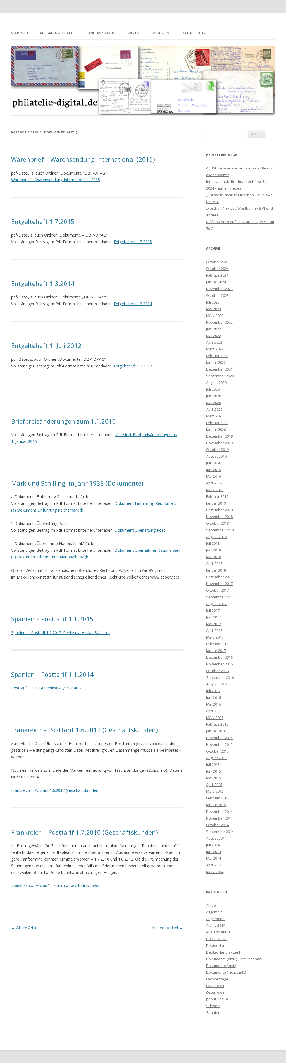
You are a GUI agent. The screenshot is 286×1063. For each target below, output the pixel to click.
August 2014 (216, 838)
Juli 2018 (213, 543)
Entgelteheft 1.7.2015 (43, 221)
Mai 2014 (213, 858)
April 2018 (214, 563)
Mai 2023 (213, 308)
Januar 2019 (216, 503)
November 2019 (219, 442)
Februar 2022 (217, 355)
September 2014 (220, 831)
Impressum (161, 33)
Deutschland (217, 945)
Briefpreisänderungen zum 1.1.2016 (63, 421)
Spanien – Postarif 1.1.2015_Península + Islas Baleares (60, 632)
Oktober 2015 (217, 751)
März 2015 (214, 791)
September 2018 (220, 529)
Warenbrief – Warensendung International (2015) (83, 159)
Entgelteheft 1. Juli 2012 (46, 345)
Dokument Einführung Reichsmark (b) (51, 510)
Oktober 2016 (217, 670)
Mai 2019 (213, 476)
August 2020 (216, 382)
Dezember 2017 (219, 576)
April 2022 (214, 342)
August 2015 (216, 757)
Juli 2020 (213, 389)
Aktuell (212, 905)
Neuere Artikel (167, 927)
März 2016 (214, 717)
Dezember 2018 (219, 509)
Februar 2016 (217, 724)
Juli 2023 (213, 302)
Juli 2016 (213, 690)
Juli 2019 (213, 462)
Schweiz (213, 1005)
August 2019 (216, 456)
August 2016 (216, 684)
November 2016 (219, 664)
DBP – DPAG (216, 938)
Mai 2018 (213, 556)
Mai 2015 (213, 777)
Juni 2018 (213, 550)
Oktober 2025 (217, 261)
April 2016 (214, 710)
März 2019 (214, 489)
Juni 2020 (213, 395)
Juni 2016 (213, 697)
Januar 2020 (216, 429)
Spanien (213, 1012)
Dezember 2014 (219, 811)
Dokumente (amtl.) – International (234, 958)
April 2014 (214, 865)
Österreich (215, 992)
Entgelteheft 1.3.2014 (43, 283)
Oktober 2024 (217, 268)
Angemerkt (215, 918)
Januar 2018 (216, 570)
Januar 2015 (216, 804)
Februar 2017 (217, 643)
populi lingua (217, 999)
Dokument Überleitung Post (140, 530)
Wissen (133, 33)
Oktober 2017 (217, 590)
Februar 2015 (217, 798)
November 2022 (219, 322)
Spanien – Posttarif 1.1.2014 (52, 674)
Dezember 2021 (219, 369)
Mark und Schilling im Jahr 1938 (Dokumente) (77, 483)
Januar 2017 (216, 650)
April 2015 (214, 784)
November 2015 (219, 744)
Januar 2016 (216, 731)
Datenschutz (194, 33)
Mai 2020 (213, 402)
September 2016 (220, 677)
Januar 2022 (216, 362)
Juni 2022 (213, 328)
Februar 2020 (217, 422)
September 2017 (220, 596)
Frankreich (215, 985)
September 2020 (220, 375)
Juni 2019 (213, 469)
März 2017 (214, 637)
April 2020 (214, 409)
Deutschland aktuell (223, 952)
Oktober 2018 (217, 523)
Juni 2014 (213, 851)
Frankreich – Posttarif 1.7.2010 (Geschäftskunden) (84, 832)
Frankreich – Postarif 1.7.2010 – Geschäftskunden (56, 885)
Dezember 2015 (219, 737)
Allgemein (214, 911)
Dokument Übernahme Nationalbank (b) (53, 557)
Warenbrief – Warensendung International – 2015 (55, 179)
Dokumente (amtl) (221, 965)
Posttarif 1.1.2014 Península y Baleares (46, 688)
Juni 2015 (213, 771)
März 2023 (214, 315)
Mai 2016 (213, 704)
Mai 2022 (213, 335)
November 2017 (219, 583)
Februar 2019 (217, 496)
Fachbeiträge (217, 978)
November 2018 (219, 516)
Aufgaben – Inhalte (57, 33)
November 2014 (219, 818)
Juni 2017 (213, 617)
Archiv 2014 (215, 925)
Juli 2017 (213, 610)
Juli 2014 (213, 844)
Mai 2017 (213, 623)
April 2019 (214, 483)
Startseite (20, 33)
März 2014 (214, 871)
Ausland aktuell (219, 932)
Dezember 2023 (219, 288)
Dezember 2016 (219, 657)
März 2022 (214, 349)
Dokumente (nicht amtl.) (226, 972)
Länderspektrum (101, 33)
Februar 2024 (217, 275)
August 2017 (216, 603)
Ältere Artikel (25, 927)
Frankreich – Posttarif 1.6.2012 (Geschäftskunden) (84, 729)
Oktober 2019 (217, 449)
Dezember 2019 (219, 436)
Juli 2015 (213, 764)
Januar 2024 (216, 282)
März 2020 (214, 416)
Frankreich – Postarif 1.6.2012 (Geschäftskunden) (55, 790)
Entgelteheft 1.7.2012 (133, 366)
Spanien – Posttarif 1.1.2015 (52, 619)
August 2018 (216, 536)
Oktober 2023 (217, 295)
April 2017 (214, 630)
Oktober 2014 (217, 824)
